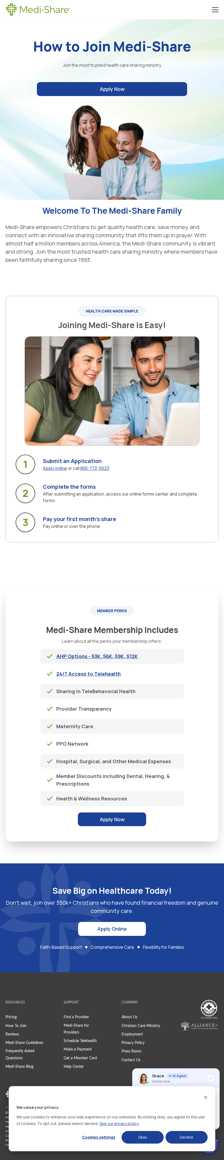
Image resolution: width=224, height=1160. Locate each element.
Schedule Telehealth (80, 1041)
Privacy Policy (133, 1043)
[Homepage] (38, 9)
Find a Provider (76, 1017)
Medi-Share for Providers (76, 1029)
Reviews (12, 1034)
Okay (142, 1137)
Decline (186, 1137)
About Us (129, 1017)
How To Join (15, 1026)
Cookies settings (98, 1137)
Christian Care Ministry (141, 1026)
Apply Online (112, 928)
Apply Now (112, 89)
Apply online (55, 468)
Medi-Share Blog (19, 1067)
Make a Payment (78, 1049)
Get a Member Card (80, 1058)
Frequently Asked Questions (19, 1054)
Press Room (132, 1051)
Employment (132, 1034)
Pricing (11, 1017)
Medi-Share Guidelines (24, 1043)
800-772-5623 (94, 468)
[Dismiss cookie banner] (206, 1097)
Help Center (74, 1067)
